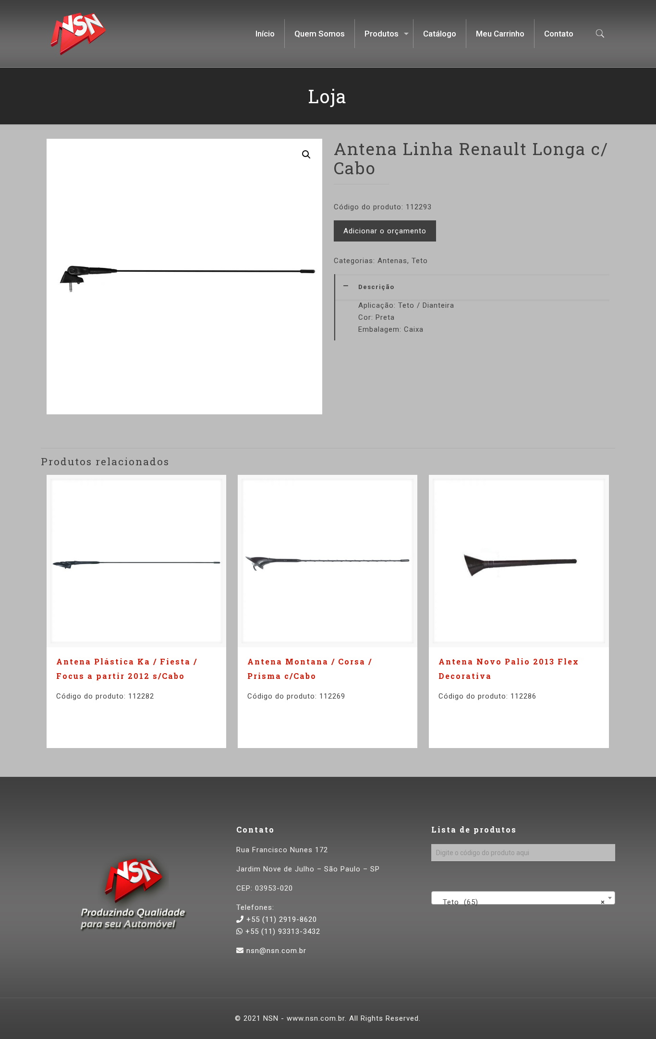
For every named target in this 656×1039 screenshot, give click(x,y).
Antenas (392, 260)
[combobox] (523, 898)
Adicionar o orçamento (384, 231)
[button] (306, 154)
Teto (420, 260)
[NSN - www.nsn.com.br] (78, 33)
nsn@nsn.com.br (276, 950)
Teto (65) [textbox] (520, 902)
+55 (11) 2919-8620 (280, 919)
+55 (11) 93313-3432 (281, 931)
